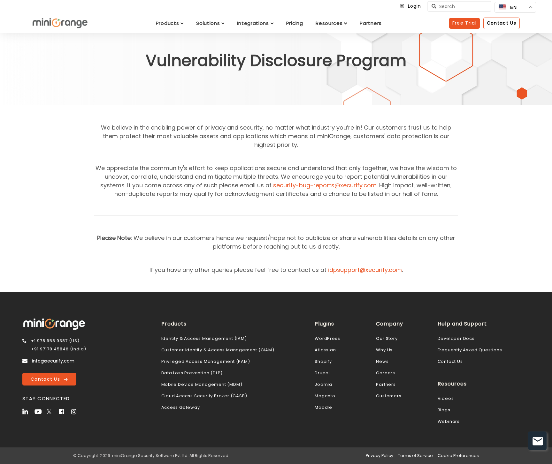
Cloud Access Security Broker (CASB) (204, 396)
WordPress (327, 338)
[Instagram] (76, 411)
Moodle (323, 407)
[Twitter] (52, 411)
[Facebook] (64, 411)
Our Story (386, 338)
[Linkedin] (27, 411)
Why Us (384, 350)
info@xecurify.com (53, 361)
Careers (385, 373)
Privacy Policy (379, 455)
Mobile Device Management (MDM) (201, 384)
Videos (446, 398)
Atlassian (325, 350)
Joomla (323, 384)
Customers (388, 396)
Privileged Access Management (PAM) (205, 361)
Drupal (322, 373)
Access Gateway (180, 407)
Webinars (449, 421)
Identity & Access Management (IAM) (204, 338)
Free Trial (464, 23)
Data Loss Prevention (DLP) (192, 373)
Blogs (444, 410)
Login (414, 6)
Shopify (323, 361)
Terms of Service (415, 455)
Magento (325, 396)
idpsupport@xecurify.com (365, 270)
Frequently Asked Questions (470, 350)
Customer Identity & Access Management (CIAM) (217, 350)
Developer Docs (456, 338)
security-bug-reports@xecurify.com (325, 185)
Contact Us (47, 379)
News (382, 361)
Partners (385, 384)
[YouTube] (39, 411)
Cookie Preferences (458, 455)
